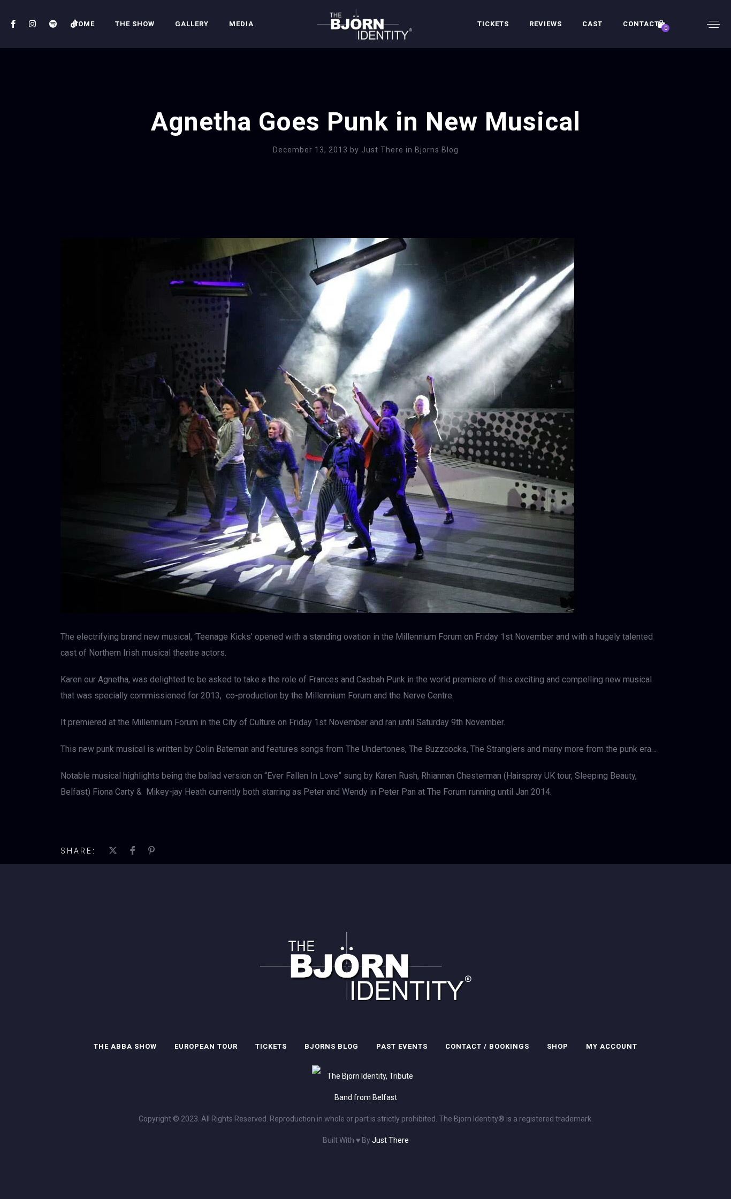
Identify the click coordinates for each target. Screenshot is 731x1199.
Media (241, 24)
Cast (592, 24)
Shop (557, 1046)
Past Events (402, 1046)
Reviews (545, 24)
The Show (135, 24)
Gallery (192, 24)
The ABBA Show (125, 1046)
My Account (611, 1046)
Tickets (493, 24)
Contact (641, 24)
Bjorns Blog (437, 149)
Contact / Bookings (487, 1046)
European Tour (206, 1046)
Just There (383, 149)
